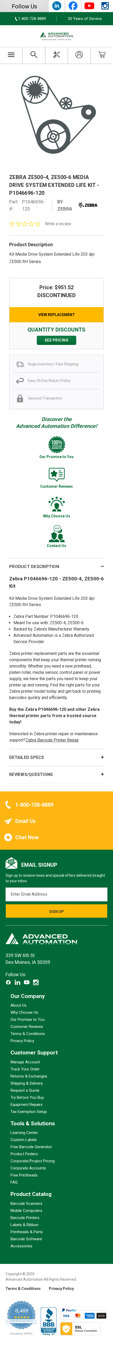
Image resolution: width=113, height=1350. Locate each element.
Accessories (21, 1246)
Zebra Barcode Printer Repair (52, 740)
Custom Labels (24, 1140)
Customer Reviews (27, 1027)
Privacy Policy (22, 1041)
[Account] (79, 55)
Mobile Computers (26, 1210)
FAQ (14, 1182)
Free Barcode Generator (31, 1147)
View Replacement (56, 315)
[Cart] (101, 55)
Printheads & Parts (27, 1232)
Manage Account (25, 1062)
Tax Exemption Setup (29, 1111)
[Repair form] (56, 55)
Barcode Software (26, 1239)
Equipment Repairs (27, 1104)
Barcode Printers (25, 1217)
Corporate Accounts (28, 1168)
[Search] (34, 55)
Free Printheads (24, 1175)
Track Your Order (25, 1069)
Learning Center (24, 1133)
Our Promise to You (28, 1019)
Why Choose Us (24, 1012)
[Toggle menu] (11, 55)
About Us (19, 1005)
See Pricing (57, 340)
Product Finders (24, 1154)
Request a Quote (25, 1090)
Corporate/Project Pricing (33, 1161)
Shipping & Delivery (27, 1083)
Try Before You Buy (27, 1097)
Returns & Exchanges (29, 1076)
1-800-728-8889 (34, 805)
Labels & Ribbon (24, 1224)
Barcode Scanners (26, 1203)
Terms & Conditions (28, 1034)
